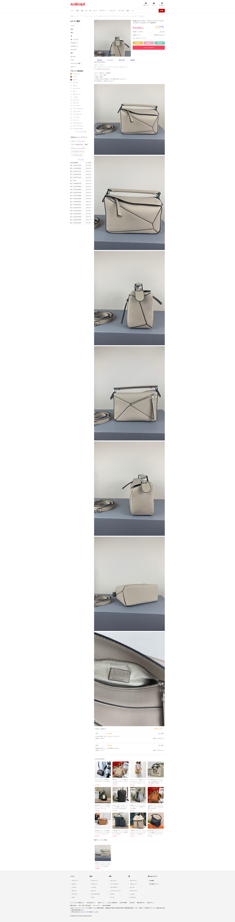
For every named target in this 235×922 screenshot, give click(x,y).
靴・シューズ (93, 10)
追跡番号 (132, 60)
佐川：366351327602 (75, 165)
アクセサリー (102, 10)
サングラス (121, 10)
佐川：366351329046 (75, 168)
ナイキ (75, 77)
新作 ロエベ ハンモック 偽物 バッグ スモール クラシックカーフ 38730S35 (120, 781)
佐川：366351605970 (75, 201)
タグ (134, 38)
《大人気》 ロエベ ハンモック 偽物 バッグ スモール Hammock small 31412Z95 (155, 807)
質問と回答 (122, 60)
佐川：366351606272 (75, 204)
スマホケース (112, 10)
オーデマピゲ (114, 887)
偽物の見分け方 (141, 902)
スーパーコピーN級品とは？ (77, 902)
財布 (77, 10)
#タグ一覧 (80, 159)
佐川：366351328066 (75, 195)
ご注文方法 (132, 902)
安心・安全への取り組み (85, 905)
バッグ (72, 10)
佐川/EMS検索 (123, 902)
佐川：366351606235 (75, 210)
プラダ (75, 85)
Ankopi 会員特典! (106, 905)
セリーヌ (75, 82)
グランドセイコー (78, 123)
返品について (101, 902)
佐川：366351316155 (75, 174)
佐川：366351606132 (75, 207)
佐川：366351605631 (75, 213)
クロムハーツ (76, 94)
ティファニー (76, 105)
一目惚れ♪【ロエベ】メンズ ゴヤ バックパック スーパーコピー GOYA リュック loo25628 (138, 832)
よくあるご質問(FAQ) (112, 902)
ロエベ (75, 91)
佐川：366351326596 (75, 192)
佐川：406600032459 (75, 183)
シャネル (75, 97)
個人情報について (153, 884)
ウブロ (112, 894)
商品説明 (99, 60)
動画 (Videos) (73, 905)
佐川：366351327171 (75, 171)
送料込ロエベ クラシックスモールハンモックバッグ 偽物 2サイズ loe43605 (138, 807)
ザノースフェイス (78, 126)
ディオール (76, 100)
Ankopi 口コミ (150, 902)
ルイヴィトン (76, 74)
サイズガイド (110, 60)
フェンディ (76, 120)
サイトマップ (96, 905)
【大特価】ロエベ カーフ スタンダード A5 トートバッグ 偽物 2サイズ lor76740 (120, 832)
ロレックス (76, 103)
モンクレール (76, 88)
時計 (82, 10)
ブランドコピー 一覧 (81, 131)
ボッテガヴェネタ (78, 128)
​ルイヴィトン (133, 880)
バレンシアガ (76, 111)
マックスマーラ (77, 114)
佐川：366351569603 (75, 219)
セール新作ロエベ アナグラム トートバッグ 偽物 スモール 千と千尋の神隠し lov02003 (156, 781)
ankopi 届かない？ (91, 902)
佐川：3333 (73, 180)
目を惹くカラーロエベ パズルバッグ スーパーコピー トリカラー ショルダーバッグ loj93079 (103, 864)
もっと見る (88, 162)
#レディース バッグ (141, 38)
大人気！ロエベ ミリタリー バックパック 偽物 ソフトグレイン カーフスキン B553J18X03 (120, 807)
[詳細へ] (163, 728)
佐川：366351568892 (75, 186)
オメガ (112, 897)
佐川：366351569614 (75, 222)
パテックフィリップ (116, 890)
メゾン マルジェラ (78, 108)
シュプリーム (76, 117)
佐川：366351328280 (75, 198)
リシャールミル (114, 884)
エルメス (75, 79)
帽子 (128, 10)
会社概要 (151, 880)
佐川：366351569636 (75, 216)
